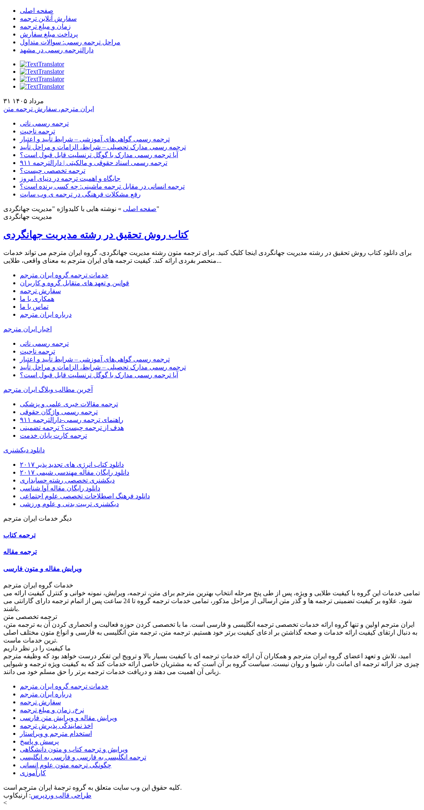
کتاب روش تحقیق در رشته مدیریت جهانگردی (95, 234)
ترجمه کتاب (19, 534)
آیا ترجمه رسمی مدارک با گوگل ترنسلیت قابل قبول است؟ (99, 154)
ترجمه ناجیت (37, 131)
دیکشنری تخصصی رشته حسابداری (67, 480)
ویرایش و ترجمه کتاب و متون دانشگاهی (74, 749)
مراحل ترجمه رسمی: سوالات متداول (70, 42)
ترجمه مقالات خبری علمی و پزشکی (69, 403)
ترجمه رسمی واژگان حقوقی (59, 411)
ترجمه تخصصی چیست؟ (52, 170)
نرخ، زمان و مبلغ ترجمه (52, 709)
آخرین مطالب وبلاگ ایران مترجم (48, 389)
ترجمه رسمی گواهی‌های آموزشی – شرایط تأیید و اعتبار (95, 139)
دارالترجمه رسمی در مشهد (57, 49)
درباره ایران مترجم (46, 314)
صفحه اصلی (36, 10)
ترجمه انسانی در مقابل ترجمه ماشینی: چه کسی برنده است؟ (102, 186)
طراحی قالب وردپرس (61, 795)
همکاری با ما (37, 298)
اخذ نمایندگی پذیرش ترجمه (56, 725)
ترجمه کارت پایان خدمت (53, 435)
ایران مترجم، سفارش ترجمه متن (48, 108)
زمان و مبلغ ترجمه (45, 26)
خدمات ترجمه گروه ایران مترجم (64, 275)
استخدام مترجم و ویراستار (56, 733)
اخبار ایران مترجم (27, 328)
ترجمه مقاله (20, 551)
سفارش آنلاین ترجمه (48, 18)
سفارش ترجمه (40, 290)
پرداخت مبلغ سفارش (49, 34)
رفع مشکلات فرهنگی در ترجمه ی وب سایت (80, 194)
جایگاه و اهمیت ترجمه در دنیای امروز (70, 178)
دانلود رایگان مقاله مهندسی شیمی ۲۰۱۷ (74, 472)
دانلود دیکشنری (24, 450)
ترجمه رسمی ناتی (44, 123)
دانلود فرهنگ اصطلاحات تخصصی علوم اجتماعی (85, 496)
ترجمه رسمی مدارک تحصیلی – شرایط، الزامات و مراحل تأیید (103, 146)
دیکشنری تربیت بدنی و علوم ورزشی (69, 503)
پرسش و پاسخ (39, 741)
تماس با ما (34, 306)
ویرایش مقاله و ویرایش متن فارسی (68, 717)
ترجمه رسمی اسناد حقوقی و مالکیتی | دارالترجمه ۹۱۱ (93, 162)
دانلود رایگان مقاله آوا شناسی (60, 488)
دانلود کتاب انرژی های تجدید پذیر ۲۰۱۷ (72, 464)
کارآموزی (33, 772)
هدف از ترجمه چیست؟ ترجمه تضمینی (72, 427)
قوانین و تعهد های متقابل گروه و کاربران (74, 282)
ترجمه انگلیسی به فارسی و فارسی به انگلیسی (83, 757)
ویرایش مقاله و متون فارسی (42, 568)
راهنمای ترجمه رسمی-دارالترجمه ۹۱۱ (71, 419)
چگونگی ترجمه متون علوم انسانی (65, 765)
